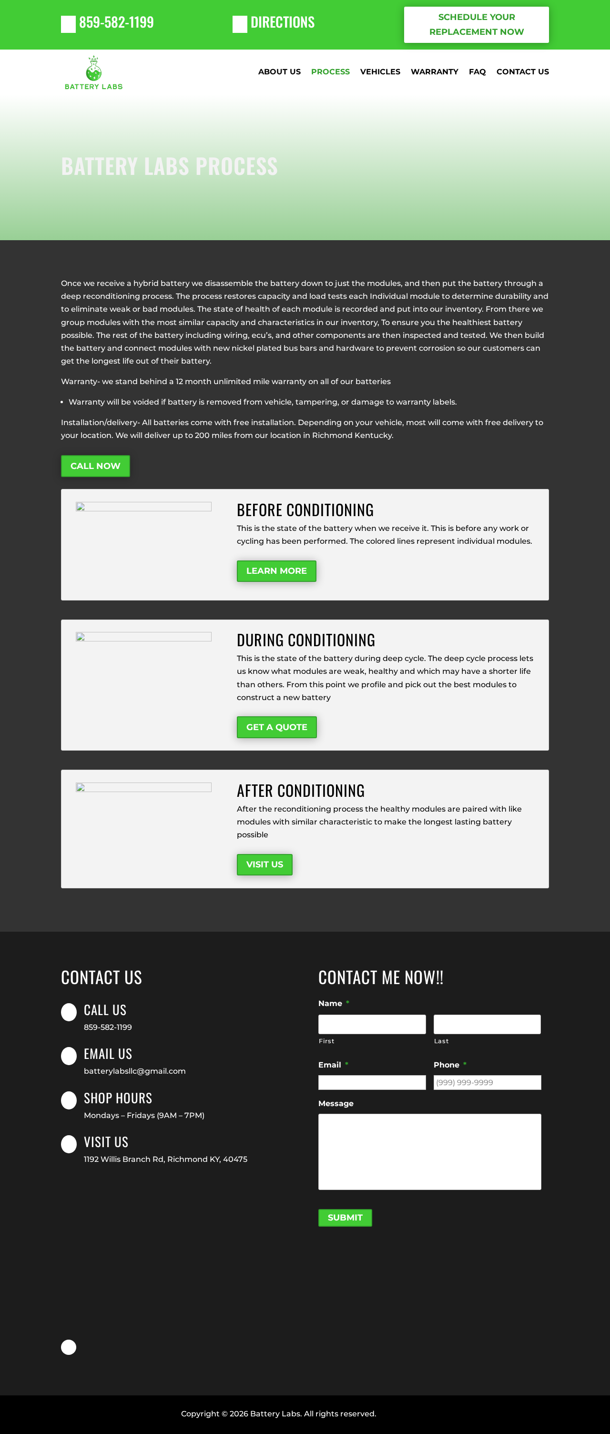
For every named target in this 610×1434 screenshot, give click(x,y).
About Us (279, 71)
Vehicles (380, 71)
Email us (108, 1053)
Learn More (276, 571)
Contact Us (523, 71)
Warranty (434, 71)
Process (330, 71)
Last (441, 1041)
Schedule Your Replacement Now (476, 24)
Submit (345, 1217)
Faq (477, 71)
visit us (264, 864)
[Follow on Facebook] (68, 1347)
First (326, 1041)
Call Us (105, 1009)
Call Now (96, 466)
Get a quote (276, 727)
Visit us (106, 1141)
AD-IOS (402, 1414)
